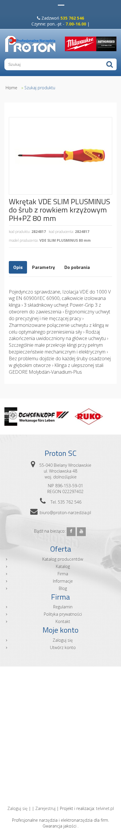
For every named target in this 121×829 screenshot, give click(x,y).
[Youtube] (81, 531)
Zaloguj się (63, 640)
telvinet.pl (105, 808)
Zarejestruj (45, 808)
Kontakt (63, 621)
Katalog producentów (62, 559)
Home (11, 87)
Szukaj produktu (39, 87)
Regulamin (63, 607)
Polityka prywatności (63, 614)
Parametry (43, 267)
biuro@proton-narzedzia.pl (65, 512)
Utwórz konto (63, 647)
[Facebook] (71, 531)
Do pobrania (77, 267)
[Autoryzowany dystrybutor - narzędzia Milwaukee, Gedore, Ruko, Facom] (30, 44)
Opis (18, 267)
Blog (63, 588)
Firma (63, 573)
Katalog (63, 566)
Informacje (63, 581)
